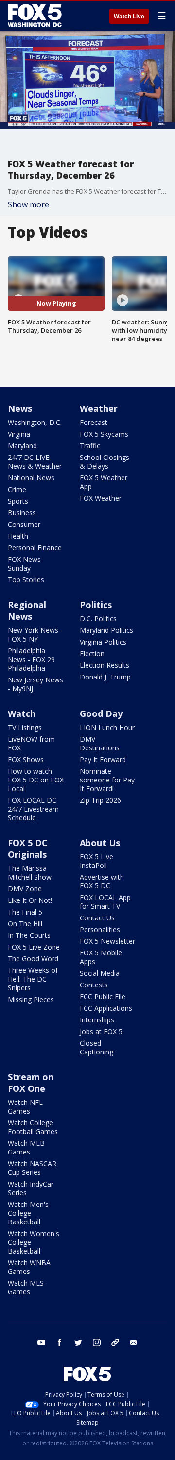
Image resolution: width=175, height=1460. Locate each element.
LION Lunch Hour (107, 727)
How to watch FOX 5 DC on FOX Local (36, 779)
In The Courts (29, 935)
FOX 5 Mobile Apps (101, 957)
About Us (100, 843)
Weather (99, 408)
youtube (41, 1342)
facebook (60, 1342)
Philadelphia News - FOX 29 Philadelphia (31, 659)
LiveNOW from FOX (31, 743)
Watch (21, 713)
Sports (18, 501)
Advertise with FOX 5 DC (102, 881)
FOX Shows (26, 759)
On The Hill (25, 923)
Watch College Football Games (33, 1127)
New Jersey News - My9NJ (35, 684)
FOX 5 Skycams (104, 434)
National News (31, 477)
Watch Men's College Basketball (28, 1213)
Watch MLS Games (26, 1287)
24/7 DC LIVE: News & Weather (35, 462)
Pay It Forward (103, 759)
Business (22, 512)
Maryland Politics (106, 630)
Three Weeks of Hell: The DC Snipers (33, 979)
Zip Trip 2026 (100, 800)
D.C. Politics (98, 618)
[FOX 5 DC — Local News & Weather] (36, 15)
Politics (96, 605)
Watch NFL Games (25, 1107)
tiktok (115, 1342)
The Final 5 (25, 912)
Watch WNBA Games (29, 1267)
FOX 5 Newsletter (107, 941)
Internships (97, 1019)
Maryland (22, 445)
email (133, 1342)
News (20, 408)
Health (18, 536)
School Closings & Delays (104, 462)
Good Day (101, 713)
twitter (78, 1342)
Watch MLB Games (26, 1147)
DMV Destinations (100, 743)
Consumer (24, 524)
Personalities (100, 929)
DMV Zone (25, 888)
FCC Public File (102, 996)
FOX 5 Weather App (103, 482)
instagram (97, 1342)
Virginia (19, 434)
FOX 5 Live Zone (34, 946)
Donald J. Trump (105, 676)
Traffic (90, 445)
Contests (94, 984)
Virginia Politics (103, 641)
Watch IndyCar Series (30, 1188)
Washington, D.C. (35, 422)
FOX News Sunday (24, 564)
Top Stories (26, 579)
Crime (17, 489)
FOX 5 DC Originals (28, 848)
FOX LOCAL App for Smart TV (105, 902)
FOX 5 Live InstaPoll (96, 861)
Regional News (27, 610)
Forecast (93, 422)
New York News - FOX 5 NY (35, 635)
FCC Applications (106, 1008)
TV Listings (25, 727)
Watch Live (129, 16)
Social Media (100, 973)
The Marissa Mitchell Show (30, 873)
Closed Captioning (96, 1047)
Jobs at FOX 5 (101, 1031)
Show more (28, 204)
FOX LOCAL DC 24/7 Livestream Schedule (33, 809)
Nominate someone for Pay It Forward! (107, 779)
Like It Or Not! (30, 900)
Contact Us (97, 917)
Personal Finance (35, 547)
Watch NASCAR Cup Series (32, 1168)
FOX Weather (101, 498)
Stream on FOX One (30, 1082)
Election (92, 653)
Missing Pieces (31, 999)
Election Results (104, 665)
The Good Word (33, 958)
